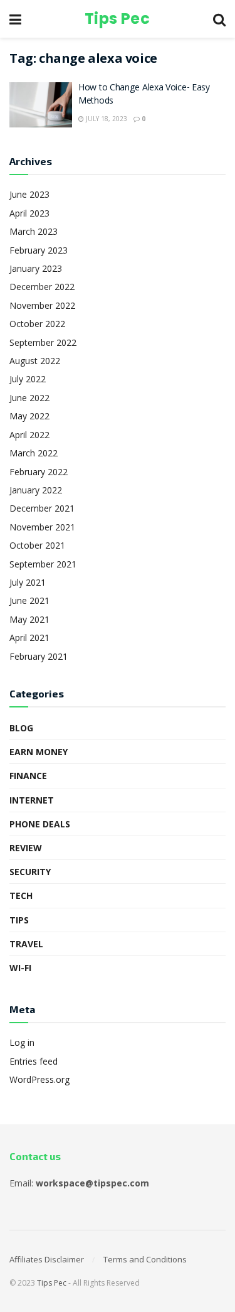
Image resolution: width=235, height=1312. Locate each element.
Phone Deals (39, 824)
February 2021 (38, 656)
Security (30, 872)
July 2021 (27, 582)
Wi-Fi (20, 968)
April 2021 (29, 637)
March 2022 (33, 453)
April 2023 (29, 213)
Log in (21, 1042)
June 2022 (29, 398)
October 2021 (37, 545)
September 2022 (42, 342)
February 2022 (38, 472)
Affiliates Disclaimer (46, 1259)
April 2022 (29, 435)
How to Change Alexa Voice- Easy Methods (144, 95)
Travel (26, 944)
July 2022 (27, 379)
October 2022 (37, 324)
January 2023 (35, 268)
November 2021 (42, 527)
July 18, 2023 (105, 118)
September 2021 (42, 564)
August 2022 (34, 361)
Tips (19, 920)
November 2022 (42, 305)
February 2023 (38, 250)
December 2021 (42, 508)
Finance (28, 776)
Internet (31, 800)
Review (25, 848)
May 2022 (29, 416)
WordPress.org (39, 1079)
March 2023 (33, 231)
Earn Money (38, 752)
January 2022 (35, 490)
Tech (21, 895)
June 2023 (29, 194)
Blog (21, 728)
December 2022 (42, 287)
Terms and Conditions (145, 1259)
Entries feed (33, 1061)
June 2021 (29, 600)
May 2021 (29, 619)
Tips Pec (117, 18)
